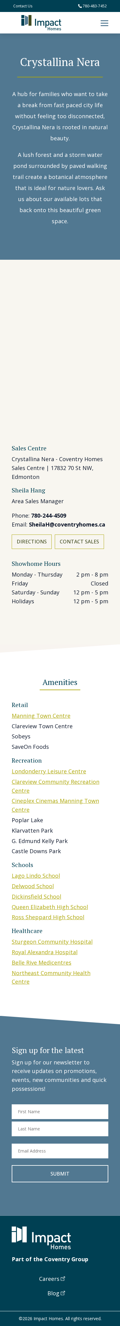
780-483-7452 (94, 6)
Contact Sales (79, 541)
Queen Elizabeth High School (50, 907)
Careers (49, 1278)
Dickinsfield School (36, 896)
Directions (32, 541)
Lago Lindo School (36, 875)
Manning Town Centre (41, 715)
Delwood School (33, 886)
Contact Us (22, 6)
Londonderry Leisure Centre (49, 771)
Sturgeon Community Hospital (52, 941)
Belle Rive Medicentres (41, 962)
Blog (53, 1293)
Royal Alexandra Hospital (45, 952)
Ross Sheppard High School (48, 917)
